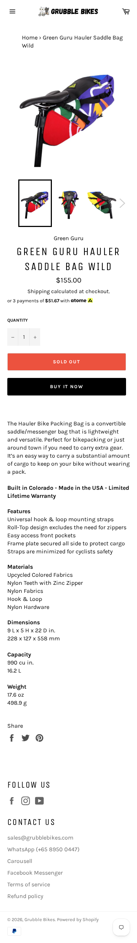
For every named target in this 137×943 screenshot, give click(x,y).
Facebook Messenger (35, 872)
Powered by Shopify (78, 919)
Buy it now (67, 386)
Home (30, 37)
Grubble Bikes (39, 919)
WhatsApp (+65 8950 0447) (43, 849)
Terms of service (28, 884)
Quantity (17, 320)
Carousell (19, 860)
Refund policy (25, 896)
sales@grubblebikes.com (40, 837)
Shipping (38, 291)
